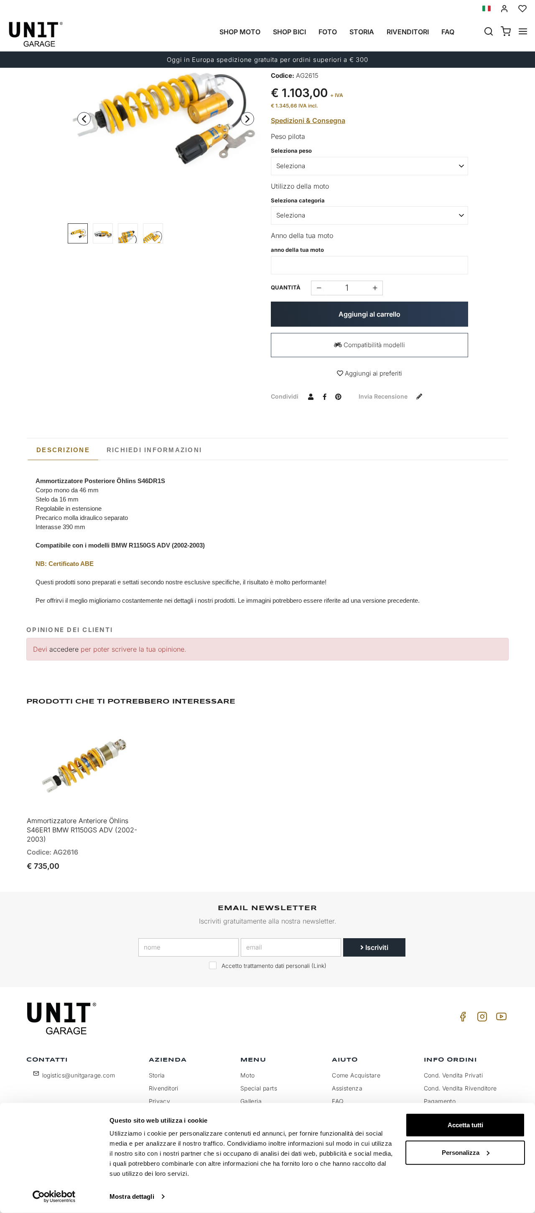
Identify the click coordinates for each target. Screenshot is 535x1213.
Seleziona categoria (298, 200)
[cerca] (489, 32)
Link (318, 965)
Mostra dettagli (132, 1196)
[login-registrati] (504, 8)
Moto (247, 1075)
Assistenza (347, 1088)
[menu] (523, 32)
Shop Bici (289, 32)
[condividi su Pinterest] (338, 396)
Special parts (258, 1088)
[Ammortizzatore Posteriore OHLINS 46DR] (166, 116)
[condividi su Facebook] (324, 396)
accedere (64, 649)
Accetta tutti (465, 1125)
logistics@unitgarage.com (78, 1075)
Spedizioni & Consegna (308, 120)
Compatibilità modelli (373, 345)
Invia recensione (384, 396)
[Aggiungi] (318, 288)
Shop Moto (239, 32)
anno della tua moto (297, 249)
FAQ (338, 1101)
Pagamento (440, 1101)
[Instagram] (480, 1019)
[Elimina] (375, 288)
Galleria (251, 1101)
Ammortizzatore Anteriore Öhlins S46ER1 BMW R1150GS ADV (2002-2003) (82, 829)
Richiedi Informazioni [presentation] (154, 449)
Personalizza (460, 1152)
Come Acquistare (356, 1075)
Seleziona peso (291, 150)
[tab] (63, 450)
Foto (327, 32)
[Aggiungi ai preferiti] (112, 731)
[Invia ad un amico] (310, 396)
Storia (361, 32)
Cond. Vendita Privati (453, 1075)
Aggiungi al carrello (369, 314)
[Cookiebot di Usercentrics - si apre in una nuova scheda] (54, 1196)
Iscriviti (376, 947)
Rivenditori (408, 32)
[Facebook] (461, 1019)
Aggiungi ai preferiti (372, 373)
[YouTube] (500, 1019)
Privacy (160, 1101)
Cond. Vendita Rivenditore (460, 1088)
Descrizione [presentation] (63, 449)
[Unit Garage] (62, 1018)
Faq (447, 32)
